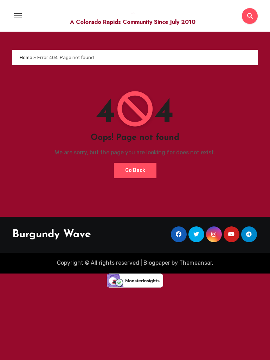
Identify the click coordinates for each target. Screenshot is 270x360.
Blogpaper (156, 262)
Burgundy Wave (51, 234)
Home (26, 57)
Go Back (135, 170)
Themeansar (195, 262)
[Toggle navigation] (18, 16)
